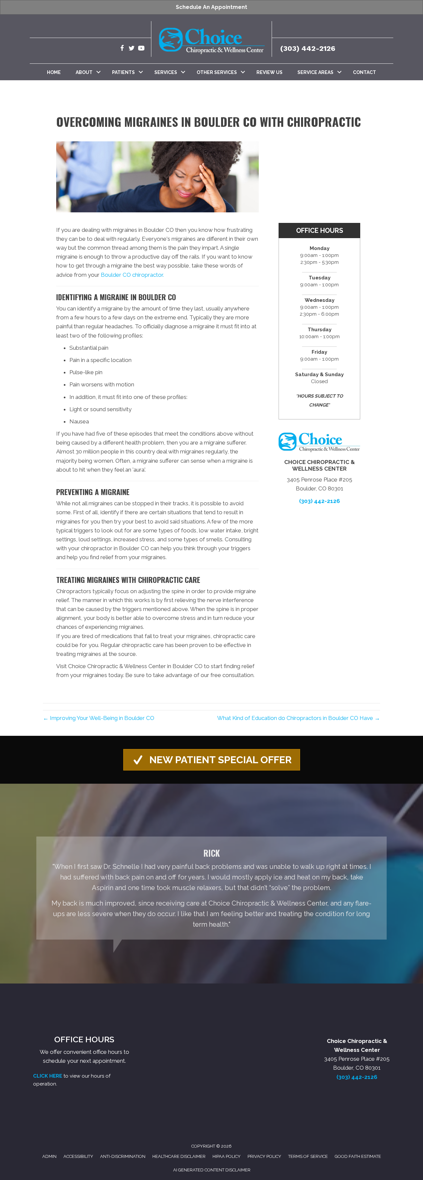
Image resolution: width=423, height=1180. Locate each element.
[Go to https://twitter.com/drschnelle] (132, 49)
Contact (364, 72)
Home (54, 72)
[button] (98, 72)
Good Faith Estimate (358, 1156)
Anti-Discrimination (122, 1156)
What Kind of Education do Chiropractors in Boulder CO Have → (298, 718)
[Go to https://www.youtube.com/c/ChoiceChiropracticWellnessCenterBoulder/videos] (141, 49)
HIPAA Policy (226, 1156)
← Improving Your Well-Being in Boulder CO (98, 718)
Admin (49, 1156)
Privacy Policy (264, 1156)
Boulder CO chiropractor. (132, 274)
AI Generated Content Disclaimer (211, 1169)
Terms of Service (308, 1156)
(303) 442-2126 (307, 48)
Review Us (269, 72)
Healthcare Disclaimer (179, 1156)
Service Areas (315, 72)
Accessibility (78, 1156)
